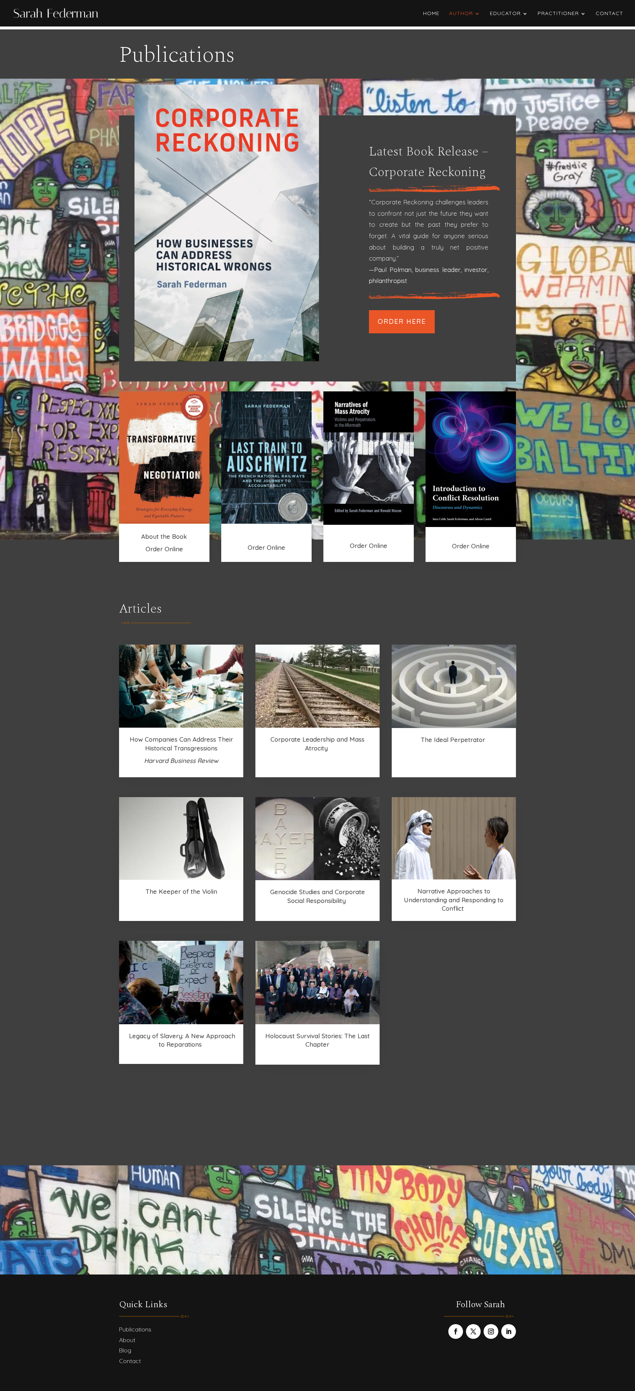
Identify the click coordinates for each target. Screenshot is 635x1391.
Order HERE (402, 321)
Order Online (164, 549)
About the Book (164, 536)
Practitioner (558, 14)
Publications (135, 1329)
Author (461, 14)
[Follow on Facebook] (455, 1331)
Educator (505, 14)
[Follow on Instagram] (491, 1331)
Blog (125, 1350)
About (127, 1340)
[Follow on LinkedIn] (508, 1331)
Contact (609, 14)
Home (431, 14)
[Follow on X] (473, 1331)
